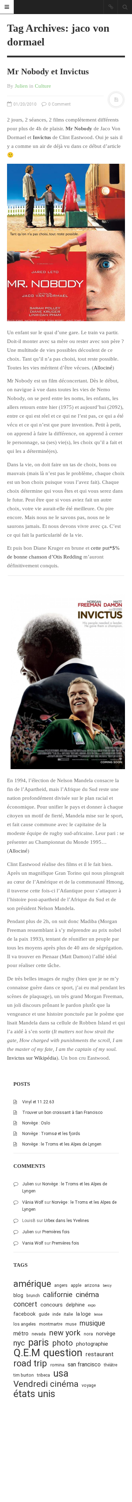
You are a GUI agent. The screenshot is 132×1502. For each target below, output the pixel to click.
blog (18, 1295)
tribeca (43, 1375)
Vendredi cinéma (45, 1383)
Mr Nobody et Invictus (48, 71)
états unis (34, 1394)
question (62, 1352)
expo (91, 1305)
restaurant (100, 1354)
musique (92, 1323)
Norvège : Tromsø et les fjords (51, 1133)
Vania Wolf (32, 1243)
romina (57, 1364)
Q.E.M (26, 1352)
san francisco (84, 1364)
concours (51, 1305)
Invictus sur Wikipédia (31, 1058)
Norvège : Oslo (36, 1123)
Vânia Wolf (32, 1202)
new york (65, 1332)
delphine (75, 1305)
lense (98, 1314)
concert (25, 1304)
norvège (105, 1333)
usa (60, 1373)
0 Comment (59, 104)
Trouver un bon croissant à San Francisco (62, 1112)
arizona (92, 1285)
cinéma (87, 1294)
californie (58, 1294)
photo (62, 1343)
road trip (30, 1363)
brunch (33, 1295)
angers (61, 1285)
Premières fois (56, 1231)
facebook (24, 1314)
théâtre (110, 1364)
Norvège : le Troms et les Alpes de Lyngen (61, 1144)
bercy (107, 1285)
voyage (89, 1385)
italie (68, 1314)
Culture (43, 86)
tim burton (23, 1375)
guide (44, 1314)
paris (38, 1342)
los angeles (24, 1324)
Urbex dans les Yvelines (66, 1220)
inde (56, 1314)
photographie (92, 1344)
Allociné (103, 367)
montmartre (50, 1324)
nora (88, 1333)
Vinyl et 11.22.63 (38, 1101)
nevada (39, 1333)
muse (70, 1324)
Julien (21, 86)
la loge (83, 1314)
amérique (32, 1283)
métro (21, 1333)
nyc (19, 1343)
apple (76, 1285)
